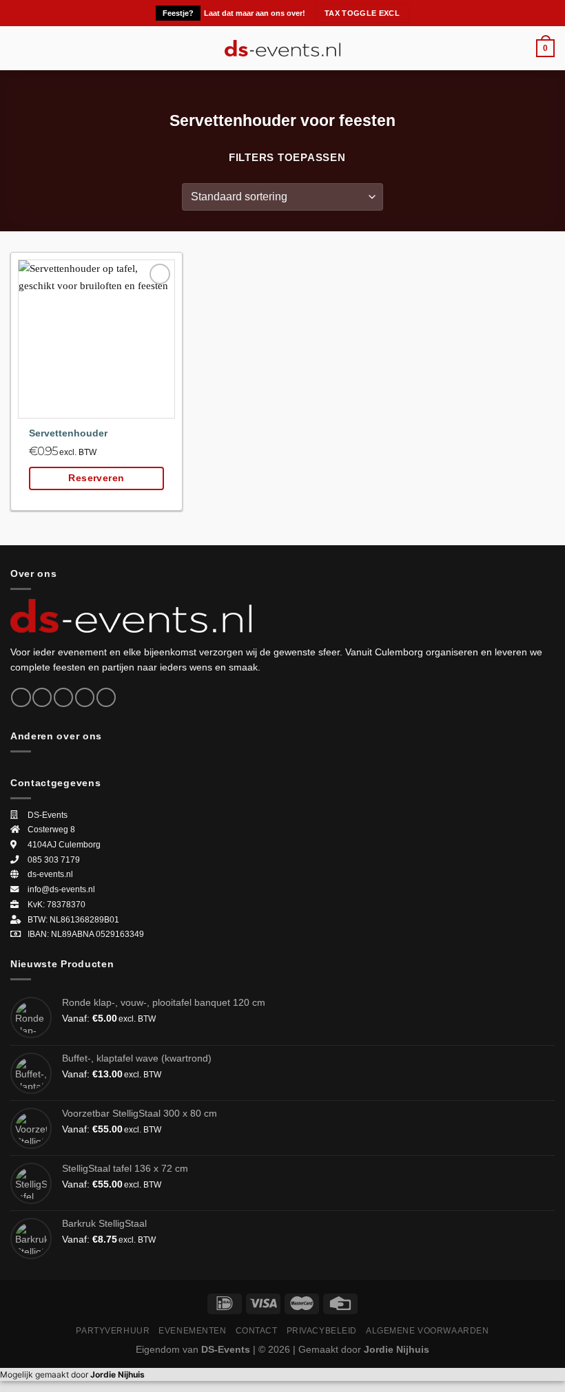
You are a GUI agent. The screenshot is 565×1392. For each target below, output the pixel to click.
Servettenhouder (68, 433)
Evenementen (192, 1330)
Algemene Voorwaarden (427, 1330)
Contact (257, 1330)
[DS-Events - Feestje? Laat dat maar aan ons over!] (283, 48)
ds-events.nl (50, 874)
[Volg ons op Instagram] (42, 698)
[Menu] (18, 48)
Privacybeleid (322, 1330)
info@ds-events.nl (61, 889)
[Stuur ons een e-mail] (84, 698)
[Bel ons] (106, 698)
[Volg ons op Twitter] (63, 698)
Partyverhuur (113, 1330)
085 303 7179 (54, 860)
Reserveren (96, 478)
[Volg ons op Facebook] (20, 698)
